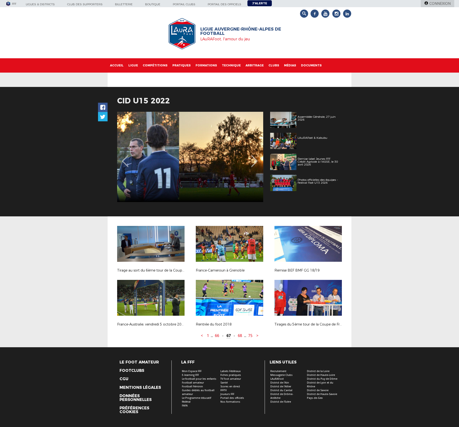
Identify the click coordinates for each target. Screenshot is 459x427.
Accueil (117, 65)
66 (217, 335)
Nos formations (230, 401)
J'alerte (259, 3)
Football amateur (193, 382)
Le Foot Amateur (139, 362)
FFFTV (223, 390)
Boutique (152, 4)
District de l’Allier (280, 386)
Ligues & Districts (40, 4)
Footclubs (132, 371)
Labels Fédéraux (230, 371)
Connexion (440, 3)
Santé (224, 382)
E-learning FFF (190, 375)
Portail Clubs (184, 4)
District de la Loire (318, 371)
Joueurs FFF (227, 394)
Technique (231, 65)
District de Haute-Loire (321, 375)
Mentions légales (140, 388)
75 (250, 335)
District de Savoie (317, 390)
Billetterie (124, 4)
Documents (311, 65)
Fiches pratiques (230, 375)
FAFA (185, 405)
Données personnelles (136, 398)
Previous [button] (125, 157)
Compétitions (155, 65)
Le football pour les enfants (199, 378)
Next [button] (254, 157)
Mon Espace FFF (192, 371)
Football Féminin (192, 386)
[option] (190, 157)
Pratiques (181, 65)
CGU (124, 379)
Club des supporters (85, 4)
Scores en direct (230, 386)
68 (240, 335)
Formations (206, 65)
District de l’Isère (280, 401)
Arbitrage (255, 65)
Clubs (273, 65)
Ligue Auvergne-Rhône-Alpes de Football (240, 31)
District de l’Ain (279, 382)
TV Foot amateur (230, 378)
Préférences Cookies (134, 410)
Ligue (133, 65)
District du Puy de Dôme (322, 378)
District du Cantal (281, 390)
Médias (290, 65)
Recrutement (278, 371)
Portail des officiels (224, 4)
